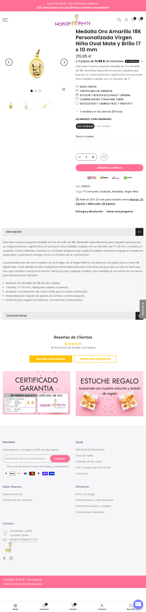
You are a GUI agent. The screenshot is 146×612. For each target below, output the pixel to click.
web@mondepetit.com (23, 539)
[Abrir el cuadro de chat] (138, 605)
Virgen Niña (131, 191)
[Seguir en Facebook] (4, 558)
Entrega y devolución (89, 211)
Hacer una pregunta (120, 211)
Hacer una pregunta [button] (95, 359)
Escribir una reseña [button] (50, 359)
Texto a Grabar (85, 136)
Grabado (105, 191)
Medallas (117, 191)
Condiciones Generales (90, 512)
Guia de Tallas (84, 455)
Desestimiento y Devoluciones (94, 500)
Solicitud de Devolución (90, 449)
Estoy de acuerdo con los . (38, 466)
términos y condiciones (54, 466)
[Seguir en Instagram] (11, 558)
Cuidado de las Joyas (89, 461)
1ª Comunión (91, 191)
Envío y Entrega (85, 494)
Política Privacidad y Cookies (93, 506)
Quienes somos (12, 494)
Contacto (82, 473)
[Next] (64, 62)
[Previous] (8, 62)
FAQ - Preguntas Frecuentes (93, 467)
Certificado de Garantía (17, 500)
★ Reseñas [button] (143, 309)
